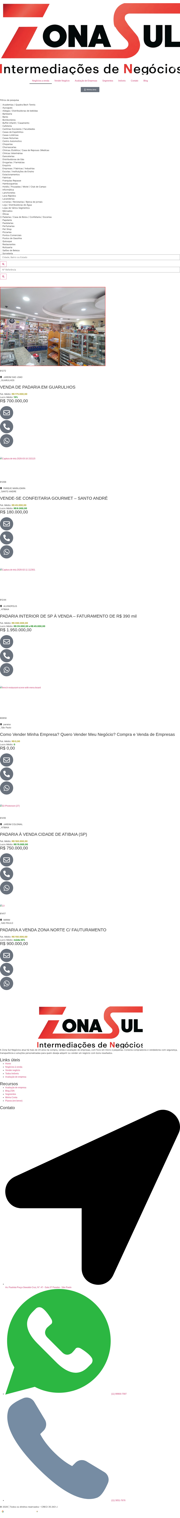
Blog (145, 81)
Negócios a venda (40, 81)
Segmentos (107, 81)
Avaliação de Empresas (86, 81)
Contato (134, 81)
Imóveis (122, 81)
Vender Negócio (62, 81)
